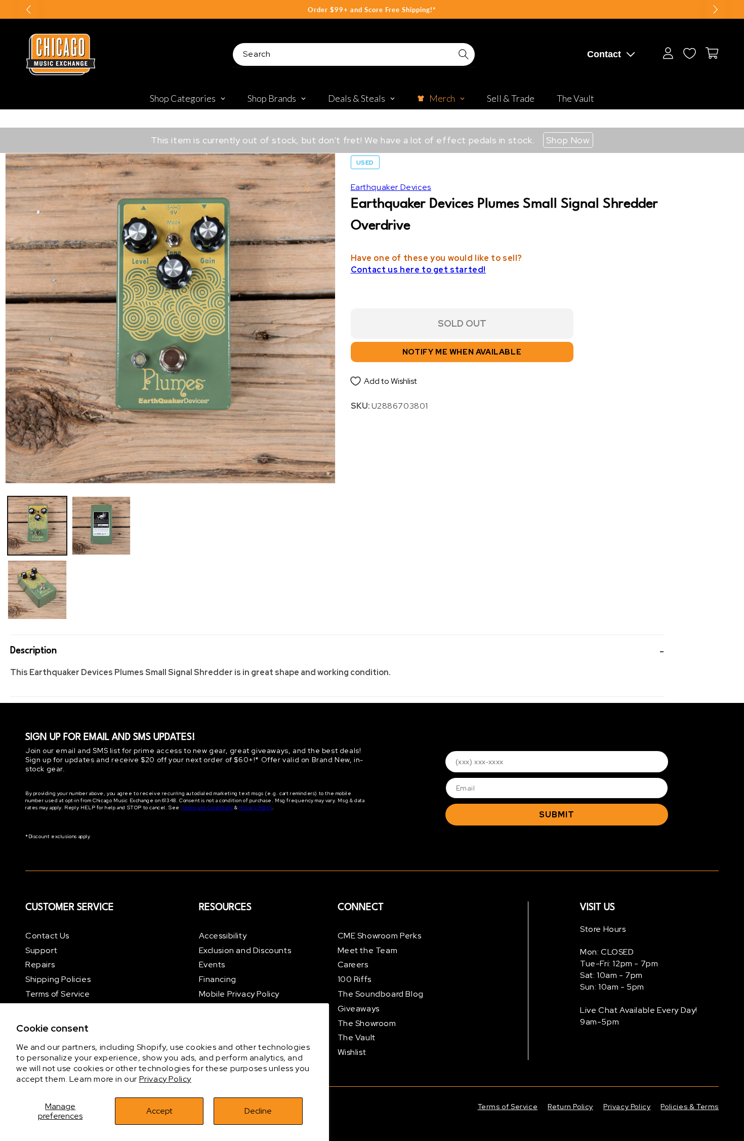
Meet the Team (368, 950)
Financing (217, 979)
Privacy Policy (165, 1079)
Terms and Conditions (207, 808)
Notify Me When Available (461, 352)
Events (212, 965)
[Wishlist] (689, 53)
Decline (258, 1111)
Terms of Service (57, 994)
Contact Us (47, 935)
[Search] (463, 54)
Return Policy (570, 1106)
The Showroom (367, 1023)
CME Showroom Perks (380, 935)
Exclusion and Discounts (245, 950)
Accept (159, 1111)
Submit (556, 814)
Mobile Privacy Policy (239, 994)
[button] (337, 651)
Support (41, 950)
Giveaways (359, 1008)
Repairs (40, 965)
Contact (604, 54)
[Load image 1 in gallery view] (37, 526)
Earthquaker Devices (391, 187)
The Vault (357, 1038)
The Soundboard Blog (381, 994)
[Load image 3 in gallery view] (101, 526)
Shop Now (568, 140)
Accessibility (223, 935)
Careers (353, 965)
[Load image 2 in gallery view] (37, 589)
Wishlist (352, 1052)
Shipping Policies (58, 979)
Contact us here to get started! (418, 270)
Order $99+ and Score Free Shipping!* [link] (372, 10)
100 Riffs (354, 979)
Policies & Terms (689, 1106)
